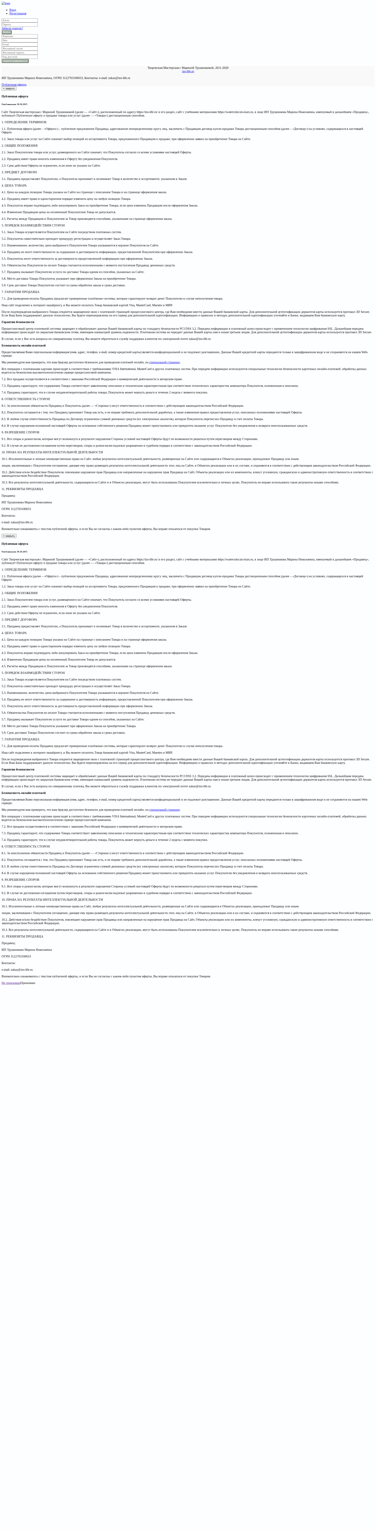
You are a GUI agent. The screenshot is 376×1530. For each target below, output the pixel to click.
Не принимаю (11, 983)
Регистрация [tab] (17, 13)
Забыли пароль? (12, 28)
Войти (6, 32)
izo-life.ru (188, 71)
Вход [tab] (12, 10)
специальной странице (164, 362)
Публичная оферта (14, 84)
